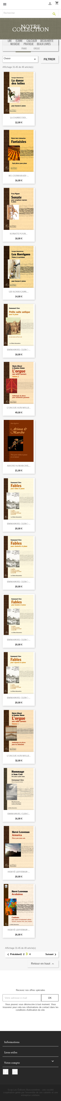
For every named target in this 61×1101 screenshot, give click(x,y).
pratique (29, 44)
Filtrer (49, 59)
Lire (10, 41)
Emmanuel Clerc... (18, 813)
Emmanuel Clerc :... (18, 349)
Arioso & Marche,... (18, 465)
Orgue (37, 48)
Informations (11, 1042)
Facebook (5, 1071)
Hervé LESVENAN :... (19, 929)
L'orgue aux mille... (19, 407)
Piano (24, 48)
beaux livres (44, 44)
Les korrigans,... (19, 291)
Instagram (15, 1071)
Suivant (51, 955)
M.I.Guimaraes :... (19, 175)
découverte (46, 41)
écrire (19, 41)
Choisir (20, 59)
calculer (32, 41)
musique (15, 44)
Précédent (13, 955)
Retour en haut (43, 964)
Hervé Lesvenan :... (19, 871)
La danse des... (18, 117)
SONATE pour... (18, 233)
